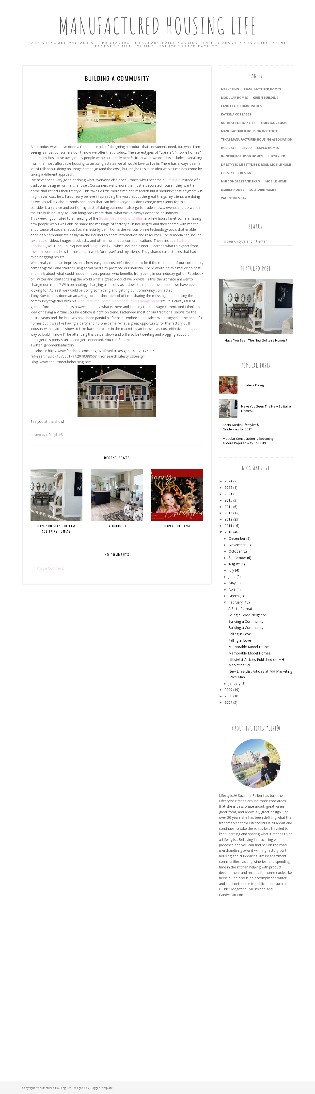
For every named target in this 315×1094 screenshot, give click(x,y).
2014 (228, 506)
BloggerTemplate (101, 1088)
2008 (228, 696)
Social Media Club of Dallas (120, 218)
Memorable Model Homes (249, 646)
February (236, 602)
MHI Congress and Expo (240, 181)
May (232, 583)
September (237, 557)
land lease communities (241, 106)
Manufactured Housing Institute (249, 131)
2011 (228, 525)
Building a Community (245, 621)
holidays (228, 148)
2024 (228, 481)
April (232, 589)
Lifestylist (173, 180)
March (234, 595)
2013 (228, 512)
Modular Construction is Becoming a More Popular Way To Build (248, 440)
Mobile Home (276, 181)
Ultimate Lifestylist (238, 123)
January (234, 683)
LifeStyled (276, 156)
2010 (228, 532)
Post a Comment (50, 568)
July (231, 570)
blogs (94, 246)
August (234, 564)
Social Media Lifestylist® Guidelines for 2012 (241, 427)
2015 (228, 500)
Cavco (246, 148)
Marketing (230, 89)
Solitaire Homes (262, 190)
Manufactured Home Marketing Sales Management (118, 301)
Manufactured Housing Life (158, 26)
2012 (228, 519)
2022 (228, 487)
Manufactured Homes (262, 89)
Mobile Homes (232, 190)
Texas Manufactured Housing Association (257, 139)
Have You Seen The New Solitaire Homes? (256, 340)
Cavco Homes (268, 148)
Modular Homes (234, 98)
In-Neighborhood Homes (242, 156)
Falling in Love (239, 634)
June (232, 576)
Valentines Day (234, 198)
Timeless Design (253, 385)
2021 (228, 493)
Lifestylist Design (236, 173)
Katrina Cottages (236, 114)
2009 (228, 689)
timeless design (273, 123)
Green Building (266, 98)
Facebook (38, 246)
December (237, 538)
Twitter (182, 240)
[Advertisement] (238, 984)
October (235, 551)
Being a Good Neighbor (247, 615)
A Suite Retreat (240, 608)
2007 (228, 702)
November (237, 544)
